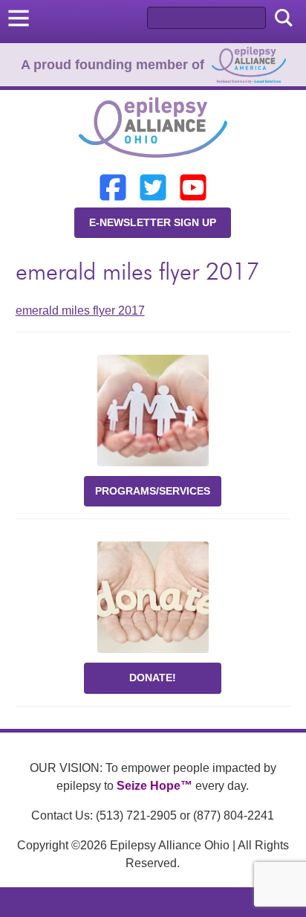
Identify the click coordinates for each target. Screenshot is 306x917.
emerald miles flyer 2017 (80, 310)
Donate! (152, 677)
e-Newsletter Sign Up (152, 222)
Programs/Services (152, 491)
